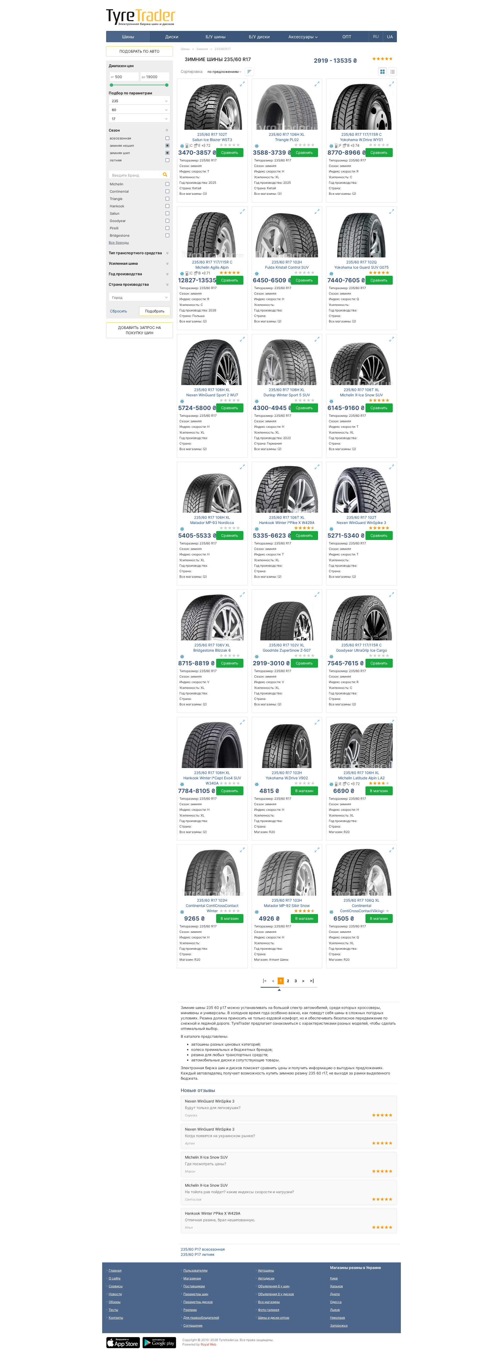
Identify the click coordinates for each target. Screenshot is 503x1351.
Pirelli (114, 228)
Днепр (335, 1294)
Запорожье (339, 1325)
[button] (303, 36)
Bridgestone (120, 235)
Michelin (116, 184)
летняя (116, 160)
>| (312, 981)
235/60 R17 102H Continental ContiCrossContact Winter (212, 905)
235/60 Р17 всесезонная (203, 1249)
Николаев (337, 1318)
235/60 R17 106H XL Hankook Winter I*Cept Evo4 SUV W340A (212, 777)
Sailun (114, 213)
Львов (335, 1310)
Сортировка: (192, 71)
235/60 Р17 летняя (197, 1254)
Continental (119, 191)
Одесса (336, 1302)
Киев (334, 1278)
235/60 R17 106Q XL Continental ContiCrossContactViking (361, 905)
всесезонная (120, 138)
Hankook (117, 206)
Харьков (336, 1286)
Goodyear (118, 221)
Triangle (116, 199)
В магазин (304, 790)
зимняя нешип (122, 145)
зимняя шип (120, 153)
